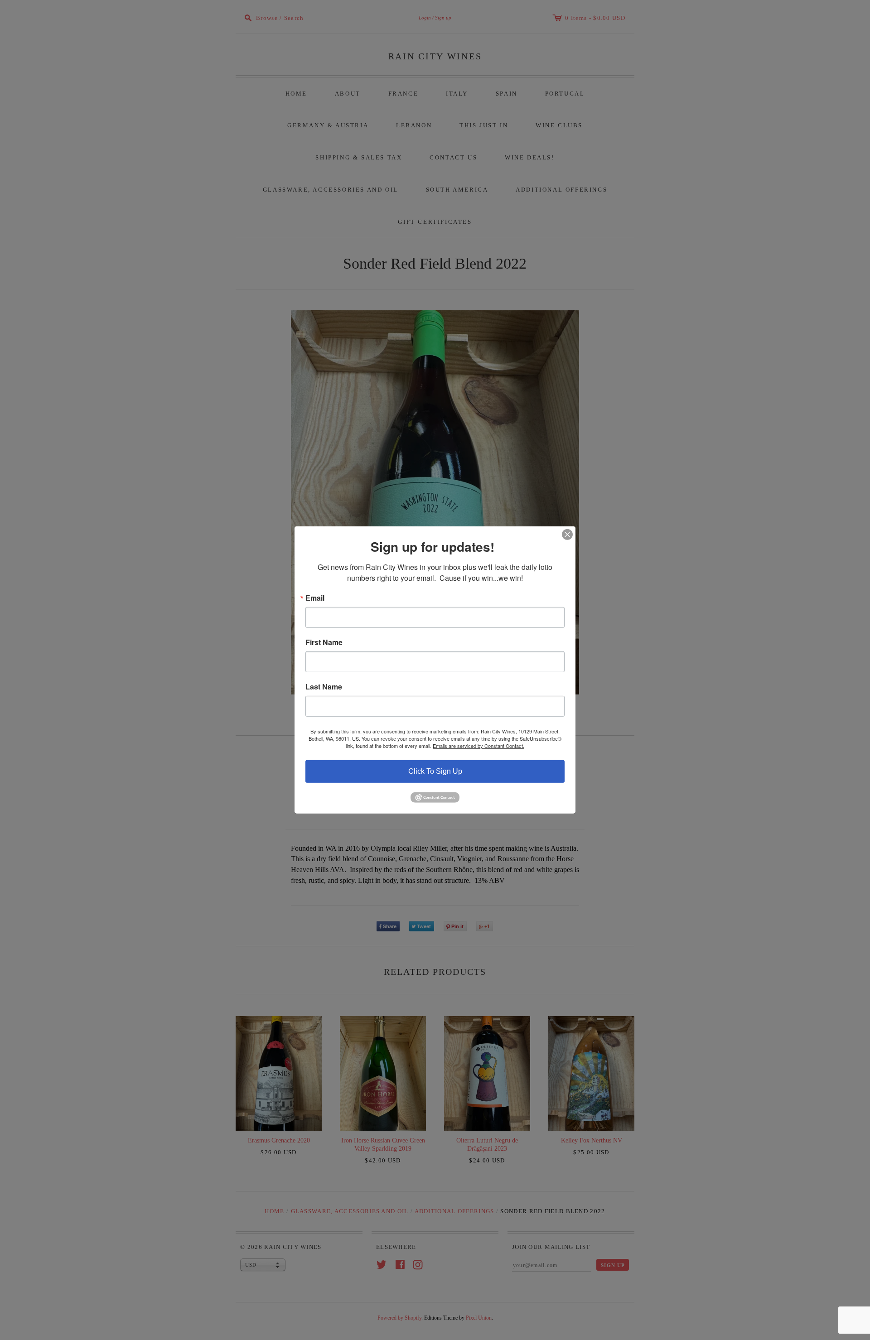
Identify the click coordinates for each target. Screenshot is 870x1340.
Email (314, 598)
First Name (324, 642)
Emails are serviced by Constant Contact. (478, 745)
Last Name (323, 686)
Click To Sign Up (435, 771)
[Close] (567, 534)
